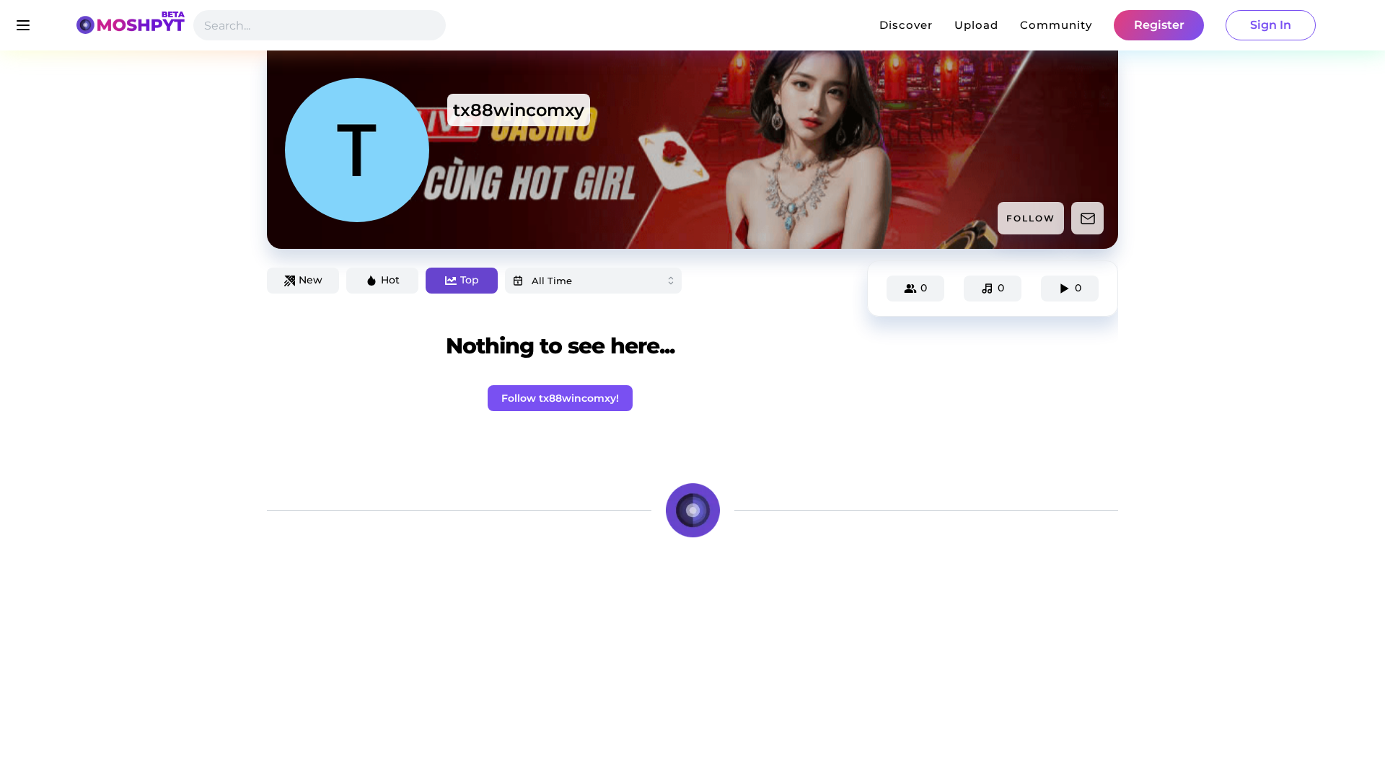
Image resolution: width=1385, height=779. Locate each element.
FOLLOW (1030, 218)
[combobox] (593, 281)
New (310, 279)
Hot (390, 279)
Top (469, 279)
